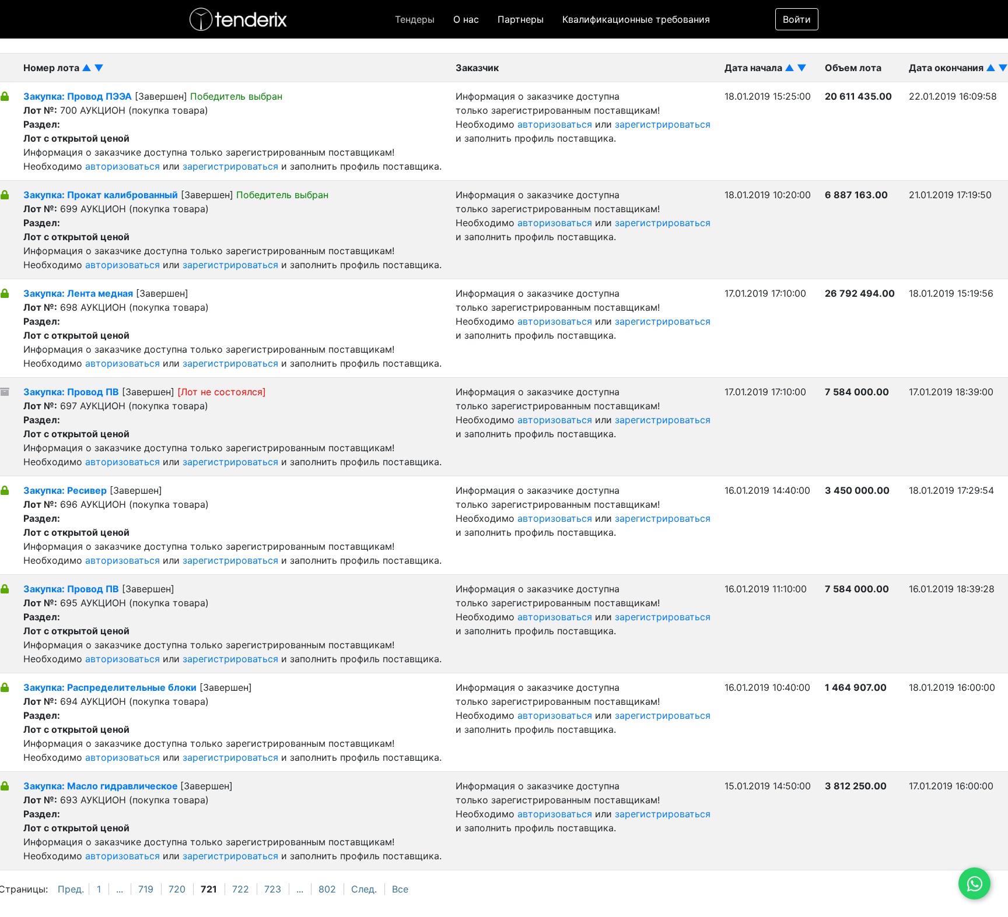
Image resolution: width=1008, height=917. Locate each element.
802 (327, 889)
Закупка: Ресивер (65, 490)
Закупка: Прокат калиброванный (100, 195)
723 (272, 889)
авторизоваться (122, 166)
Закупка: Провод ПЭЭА (77, 96)
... (119, 889)
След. (364, 889)
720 (177, 889)
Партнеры (521, 19)
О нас (466, 19)
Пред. (71, 889)
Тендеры (415, 19)
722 (240, 889)
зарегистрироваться (230, 166)
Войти (797, 19)
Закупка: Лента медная (78, 293)
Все (400, 889)
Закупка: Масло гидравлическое (101, 786)
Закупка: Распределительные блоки (110, 687)
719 (145, 889)
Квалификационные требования (636, 19)
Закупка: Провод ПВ (71, 392)
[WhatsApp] (974, 883)
